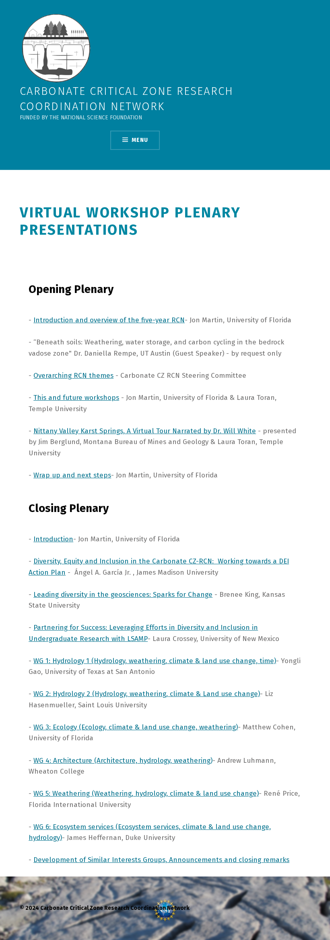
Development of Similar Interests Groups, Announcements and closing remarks (161, 860)
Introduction (53, 539)
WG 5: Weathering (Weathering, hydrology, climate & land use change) (146, 793)
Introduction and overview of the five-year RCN (109, 320)
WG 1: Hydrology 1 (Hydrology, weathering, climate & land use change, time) (154, 661)
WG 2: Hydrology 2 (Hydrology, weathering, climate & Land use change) (146, 694)
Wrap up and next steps (72, 475)
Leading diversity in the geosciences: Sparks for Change (122, 594)
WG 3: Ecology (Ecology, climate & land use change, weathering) (135, 727)
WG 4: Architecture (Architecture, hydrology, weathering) (122, 760)
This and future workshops (76, 397)
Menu (140, 140)
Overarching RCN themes (73, 375)
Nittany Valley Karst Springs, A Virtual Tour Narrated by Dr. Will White (144, 431)
